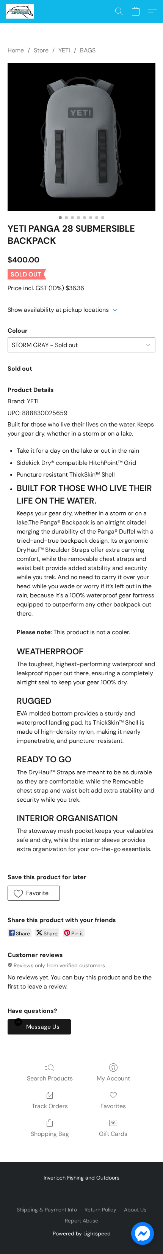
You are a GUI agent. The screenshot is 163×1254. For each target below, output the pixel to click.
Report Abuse (81, 1220)
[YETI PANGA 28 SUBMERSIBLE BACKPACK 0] (81, 137)
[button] (20, 11)
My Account (113, 1078)
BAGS (88, 50)
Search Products (50, 1078)
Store (41, 50)
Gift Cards (113, 1134)
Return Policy (100, 1209)
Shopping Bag (50, 1134)
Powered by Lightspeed (82, 1233)
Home (16, 50)
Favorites (113, 1106)
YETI (64, 50)
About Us (135, 1209)
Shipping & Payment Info (47, 1209)
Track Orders (50, 1106)
